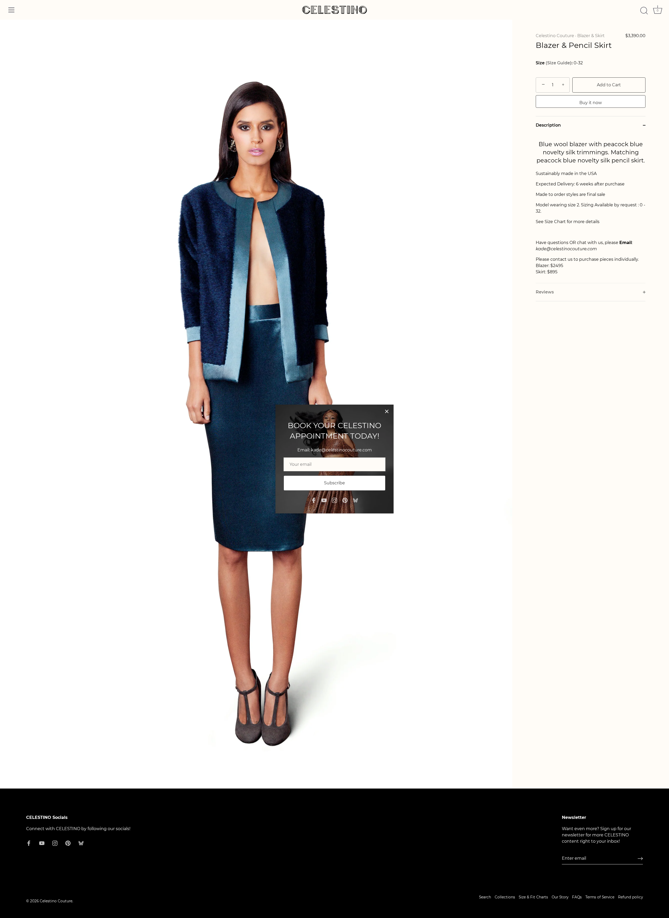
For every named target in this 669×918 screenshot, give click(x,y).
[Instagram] (334, 499)
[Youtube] (324, 499)
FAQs (577, 897)
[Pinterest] (345, 499)
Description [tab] (548, 125)
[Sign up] (640, 858)
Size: (554, 62)
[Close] (387, 411)
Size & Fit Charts (533, 897)
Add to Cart (609, 84)
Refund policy (630, 897)
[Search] (644, 10)
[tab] (590, 208)
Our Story (560, 897)
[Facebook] (313, 499)
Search (485, 897)
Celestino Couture (555, 35)
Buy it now (590, 102)
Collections (505, 897)
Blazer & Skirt (591, 35)
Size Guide (558, 62)
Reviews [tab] (545, 292)
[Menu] (11, 10)
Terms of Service (599, 897)
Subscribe (334, 482)
